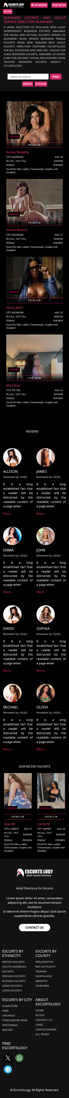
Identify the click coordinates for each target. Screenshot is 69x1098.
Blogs (40, 1015)
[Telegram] (8, 1069)
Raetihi (7, 1030)
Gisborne (42, 985)
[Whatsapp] (19, 1058)
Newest (27, 83)
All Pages (42, 1034)
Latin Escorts (12, 990)
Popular (41, 83)
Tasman (41, 971)
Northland (44, 976)
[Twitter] (8, 1058)
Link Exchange (46, 1029)
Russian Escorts (14, 981)
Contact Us (34, 928)
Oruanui (8, 1015)
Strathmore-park (14, 1020)
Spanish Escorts (14, 976)
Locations (40, 5)
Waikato (42, 981)
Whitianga (10, 1025)
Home (40, 1010)
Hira (5, 1010)
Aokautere (10, 1006)
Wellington (44, 962)
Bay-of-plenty (46, 966)
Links (39, 1024)
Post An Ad (59, 5)
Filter (7, 11)
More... (8, 514)
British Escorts (13, 962)
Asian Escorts (12, 985)
